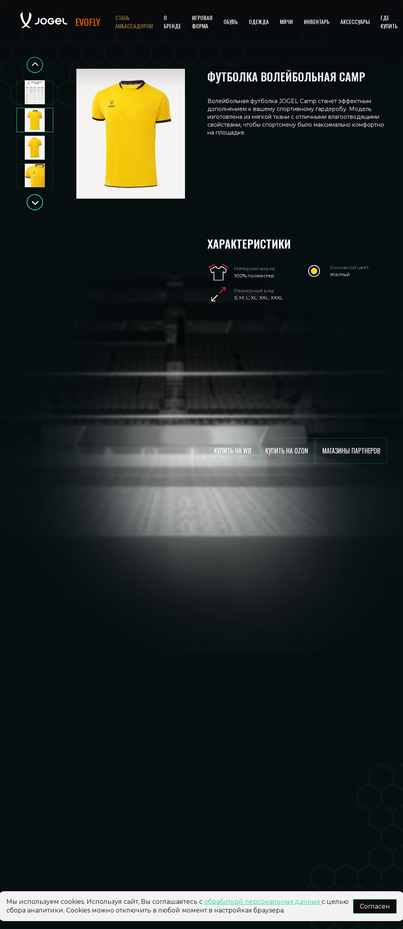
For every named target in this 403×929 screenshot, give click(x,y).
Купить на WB (232, 450)
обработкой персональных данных (263, 901)
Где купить (389, 21)
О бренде (172, 21)
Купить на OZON (286, 450)
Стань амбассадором (134, 21)
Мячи (286, 21)
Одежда (259, 21)
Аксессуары (355, 21)
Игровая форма (202, 21)
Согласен (375, 906)
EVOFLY (87, 22)
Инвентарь (316, 21)
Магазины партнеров (351, 450)
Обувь (231, 21)
